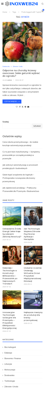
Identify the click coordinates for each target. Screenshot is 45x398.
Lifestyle (8, 364)
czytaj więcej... (11, 101)
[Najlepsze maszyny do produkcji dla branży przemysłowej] (33, 299)
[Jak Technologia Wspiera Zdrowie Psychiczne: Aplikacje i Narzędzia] (33, 216)
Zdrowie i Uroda (11, 386)
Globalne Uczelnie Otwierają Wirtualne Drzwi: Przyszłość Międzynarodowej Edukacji (33, 274)
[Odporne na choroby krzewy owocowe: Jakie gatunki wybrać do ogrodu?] (22, 42)
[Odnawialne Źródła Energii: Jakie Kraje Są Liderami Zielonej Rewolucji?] (11, 216)
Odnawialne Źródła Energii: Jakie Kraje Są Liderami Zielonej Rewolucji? (11, 233)
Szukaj (5, 122)
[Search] (42, 3)
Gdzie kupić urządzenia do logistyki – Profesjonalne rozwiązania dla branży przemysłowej (18, 178)
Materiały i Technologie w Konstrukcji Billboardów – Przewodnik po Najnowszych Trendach (9, 276)
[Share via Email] (28, 107)
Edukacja (8, 353)
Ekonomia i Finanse (12, 358)
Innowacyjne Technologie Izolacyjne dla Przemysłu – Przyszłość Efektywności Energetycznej (9, 320)
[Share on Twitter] (22, 107)
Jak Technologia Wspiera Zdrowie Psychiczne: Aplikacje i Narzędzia (32, 234)
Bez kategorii (10, 347)
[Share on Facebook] (19, 107)
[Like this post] (17, 107)
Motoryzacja (9, 369)
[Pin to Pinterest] (25, 107)
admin (9, 80)
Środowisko (9, 375)
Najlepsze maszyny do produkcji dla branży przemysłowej (33, 316)
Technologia (9, 381)
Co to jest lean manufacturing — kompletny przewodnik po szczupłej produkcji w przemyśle (21, 155)
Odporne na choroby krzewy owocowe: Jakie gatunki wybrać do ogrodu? (21, 73)
